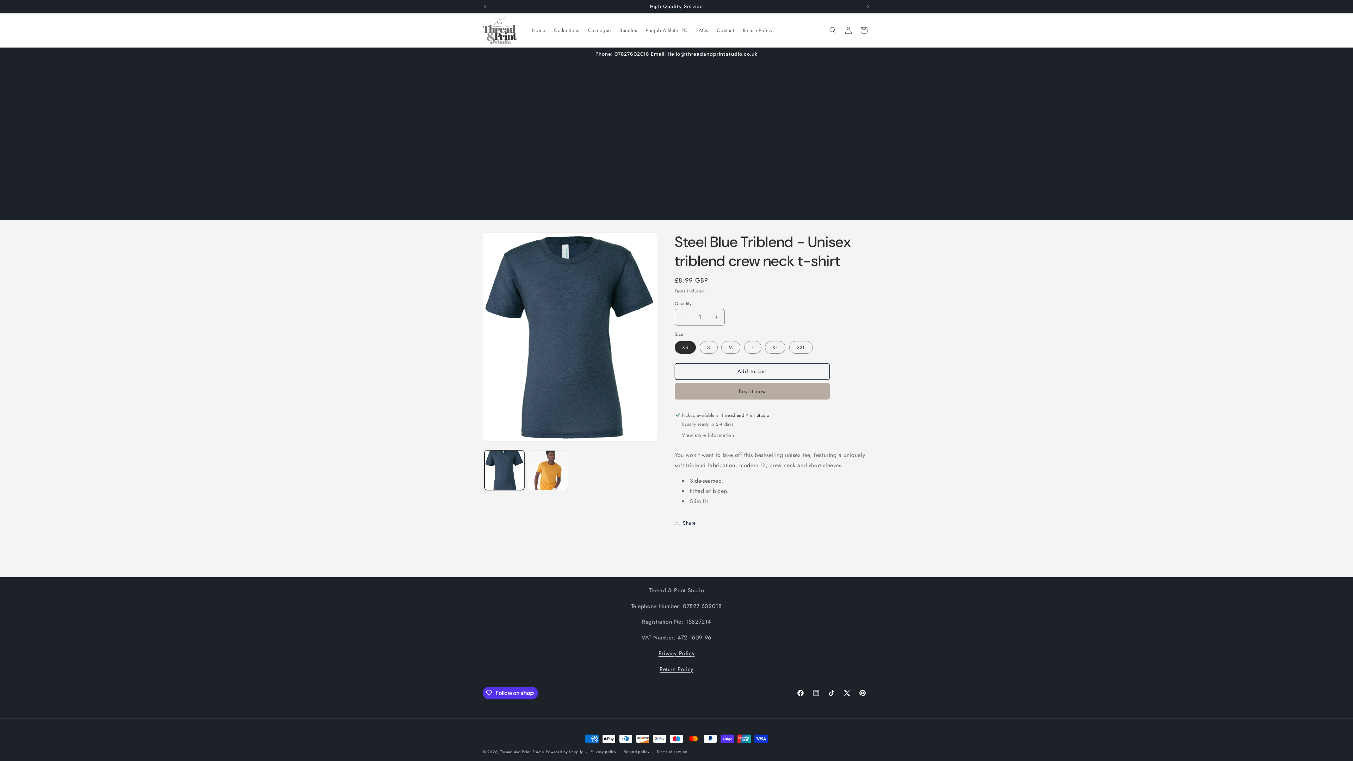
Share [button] (689, 522)
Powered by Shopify (564, 752)
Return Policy (676, 669)
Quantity (683, 303)
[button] (833, 30)
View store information (708, 435)
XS (685, 347)
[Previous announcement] (485, 6)
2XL (801, 347)
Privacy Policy (676, 653)
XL (775, 347)
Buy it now (752, 391)
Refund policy (636, 751)
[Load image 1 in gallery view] (504, 470)
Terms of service (672, 751)
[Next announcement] (868, 6)
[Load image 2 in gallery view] (548, 470)
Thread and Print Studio (522, 752)
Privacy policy (604, 751)
